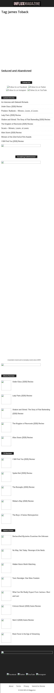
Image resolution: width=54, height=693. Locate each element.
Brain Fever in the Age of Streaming (26, 634)
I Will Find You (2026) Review (12, 141)
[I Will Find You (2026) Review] (6, 463)
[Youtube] (36, 663)
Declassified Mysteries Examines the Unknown (30, 536)
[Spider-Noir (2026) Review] (6, 477)
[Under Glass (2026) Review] (6, 385)
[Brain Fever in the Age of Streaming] (6, 638)
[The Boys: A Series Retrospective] (6, 519)
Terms (18, 686)
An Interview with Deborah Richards (14, 102)
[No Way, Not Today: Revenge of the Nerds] (6, 554)
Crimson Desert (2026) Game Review (26, 606)
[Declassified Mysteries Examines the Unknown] (6, 540)
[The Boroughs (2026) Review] (6, 491)
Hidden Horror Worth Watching (23, 564)
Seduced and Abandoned (16, 71)
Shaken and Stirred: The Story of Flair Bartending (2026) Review (25, 120)
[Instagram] (24, 663)
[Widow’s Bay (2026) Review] (6, 505)
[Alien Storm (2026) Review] (6, 441)
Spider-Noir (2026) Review (22, 473)
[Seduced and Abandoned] (27, 42)
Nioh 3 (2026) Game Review (23, 620)
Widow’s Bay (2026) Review (23, 501)
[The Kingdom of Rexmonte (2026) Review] (6, 427)
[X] (30, 663)
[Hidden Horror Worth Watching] (6, 568)
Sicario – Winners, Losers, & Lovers (15, 128)
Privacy (26, 686)
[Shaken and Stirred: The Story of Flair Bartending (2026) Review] (6, 413)
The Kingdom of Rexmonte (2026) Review (17, 124)
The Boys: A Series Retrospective (25, 515)
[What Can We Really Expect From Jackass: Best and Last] (6, 596)
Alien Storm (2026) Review (11, 133)
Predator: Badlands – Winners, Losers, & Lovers (19, 111)
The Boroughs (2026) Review (23, 487)
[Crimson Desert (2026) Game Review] (6, 610)
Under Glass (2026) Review (11, 107)
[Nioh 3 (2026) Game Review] (6, 624)
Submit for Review (38, 686)
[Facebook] (18, 663)
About (11, 686)
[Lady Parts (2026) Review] (6, 399)
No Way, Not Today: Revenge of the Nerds (28, 550)
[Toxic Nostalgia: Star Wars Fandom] (6, 582)
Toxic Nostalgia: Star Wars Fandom (25, 578)
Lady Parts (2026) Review (11, 115)
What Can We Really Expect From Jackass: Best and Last (31, 594)
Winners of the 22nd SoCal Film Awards (16, 137)
